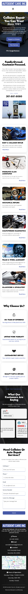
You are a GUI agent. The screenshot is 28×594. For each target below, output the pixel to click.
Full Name (6, 466)
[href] (14, 562)
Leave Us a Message (8, 498)
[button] (13, 9)
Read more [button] (5, 435)
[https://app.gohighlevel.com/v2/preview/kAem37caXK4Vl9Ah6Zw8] (14, 525)
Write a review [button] (8, 416)
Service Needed (7, 490)
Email (4, 482)
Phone (5, 474)
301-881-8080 (14, 96)
